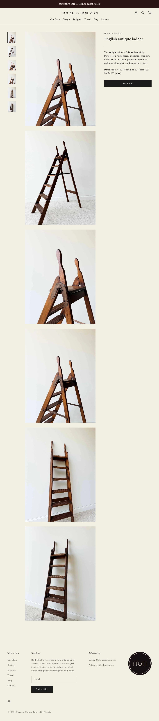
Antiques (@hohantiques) (101, 665)
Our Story (55, 19)
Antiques (77, 19)
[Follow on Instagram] (9, 701)
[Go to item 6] (11, 106)
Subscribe (42, 689)
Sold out (128, 83)
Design (66, 19)
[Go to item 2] (11, 51)
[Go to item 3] (11, 65)
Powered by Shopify (42, 712)
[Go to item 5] (11, 92)
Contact (105, 19)
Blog (96, 19)
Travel (87, 19)
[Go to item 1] (11, 37)
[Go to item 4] (11, 79)
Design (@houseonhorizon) (102, 660)
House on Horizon (113, 33)
